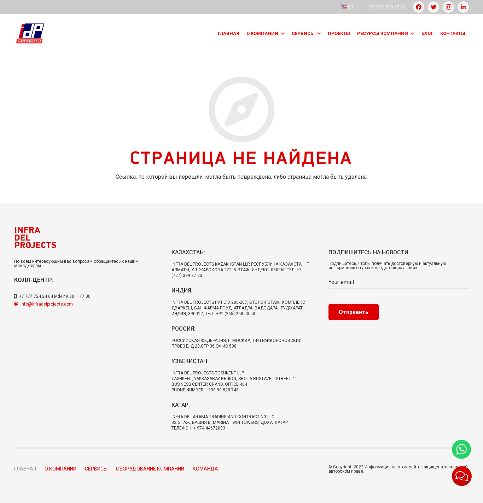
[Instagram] (448, 7)
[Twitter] (433, 7)
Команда (205, 469)
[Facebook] (418, 7)
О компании (60, 469)
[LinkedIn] (463, 7)
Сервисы (96, 469)
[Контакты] (462, 476)
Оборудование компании (150, 469)
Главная (25, 469)
